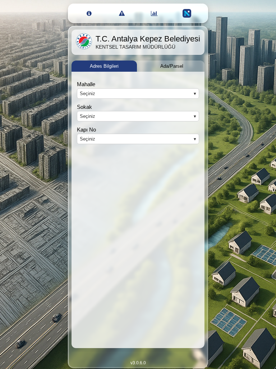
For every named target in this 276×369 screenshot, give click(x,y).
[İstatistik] (154, 13)
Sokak (84, 107)
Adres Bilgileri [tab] (104, 66)
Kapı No (86, 129)
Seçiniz (87, 93)
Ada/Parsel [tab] (171, 66)
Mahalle (86, 84)
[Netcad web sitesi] (187, 13)
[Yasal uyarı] (122, 13)
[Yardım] (89, 13)
